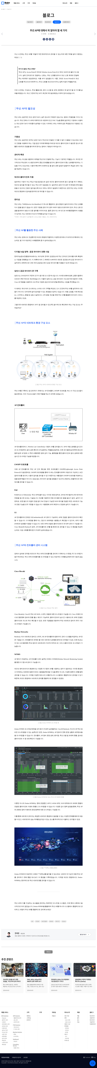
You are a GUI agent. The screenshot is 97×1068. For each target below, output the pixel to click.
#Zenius (64, 921)
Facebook (87, 1057)
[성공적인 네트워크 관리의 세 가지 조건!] (2, 34)
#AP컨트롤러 (44, 921)
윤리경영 (26, 1057)
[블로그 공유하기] (53, 39)
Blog (94, 1057)
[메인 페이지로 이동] (1, 9)
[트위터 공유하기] (47, 39)
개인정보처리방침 (5, 1057)
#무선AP (37, 921)
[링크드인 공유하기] (50, 39)
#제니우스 (57, 921)
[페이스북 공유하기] (44, 39)
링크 (19, 57)
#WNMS (51, 921)
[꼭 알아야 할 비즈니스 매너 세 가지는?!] (95, 34)
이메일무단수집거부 (16, 1057)
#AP (32, 921)
